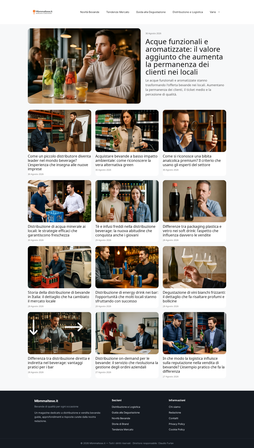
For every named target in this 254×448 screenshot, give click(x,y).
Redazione (175, 412)
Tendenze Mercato (117, 12)
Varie (213, 12)
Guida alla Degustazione (151, 12)
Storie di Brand (120, 424)
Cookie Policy (177, 429)
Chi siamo (175, 406)
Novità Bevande (89, 12)
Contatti (173, 418)
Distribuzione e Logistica (188, 12)
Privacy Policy (177, 424)
